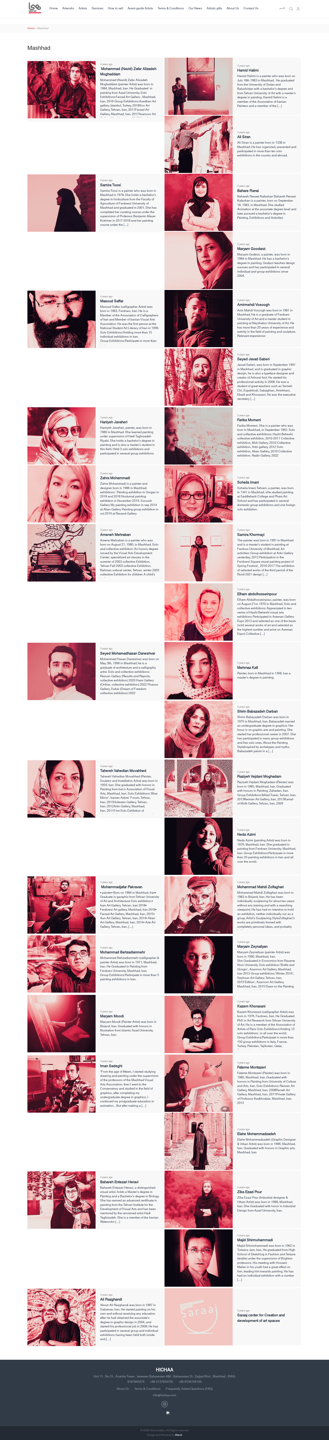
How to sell (115, 8)
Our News (195, 8)
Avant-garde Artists (140, 8)
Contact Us (251, 8)
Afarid (178, 1435)
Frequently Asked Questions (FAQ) (189, 1389)
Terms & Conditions (171, 8)
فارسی (282, 8)
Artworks (68, 8)
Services (97, 8)
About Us (233, 8)
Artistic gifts (214, 8)
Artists (83, 8)
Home (54, 8)
